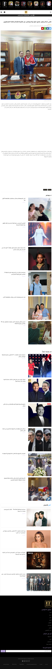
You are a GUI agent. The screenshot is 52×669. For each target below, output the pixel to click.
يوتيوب (23, 661)
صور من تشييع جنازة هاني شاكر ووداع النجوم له (13, 453)
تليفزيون (23, 276)
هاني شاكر (45, 189)
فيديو (4, 12)
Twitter (25, 661)
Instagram (27, 661)
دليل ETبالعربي (48, 630)
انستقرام (49, 641)
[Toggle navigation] (50, 12)
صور (50, 617)
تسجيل (3, 651)
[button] (50, 28)
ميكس (23, 202)
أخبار (50, 612)
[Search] (9, 12)
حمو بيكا (49, 189)
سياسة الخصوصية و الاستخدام (32, 664)
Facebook (29, 661)
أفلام (24, 325)
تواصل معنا (48, 644)
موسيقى (49, 19)
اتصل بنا (41, 664)
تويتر (50, 639)
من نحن (46, 664)
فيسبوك (49, 636)
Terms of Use (14, 664)
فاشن (50, 628)
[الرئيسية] (26, 12)
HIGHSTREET (27, 15)
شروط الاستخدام (6, 664)
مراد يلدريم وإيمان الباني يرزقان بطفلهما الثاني (14, 297)
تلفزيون (49, 622)
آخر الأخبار (19, 15)
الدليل (31, 15)
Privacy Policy (21, 664)
